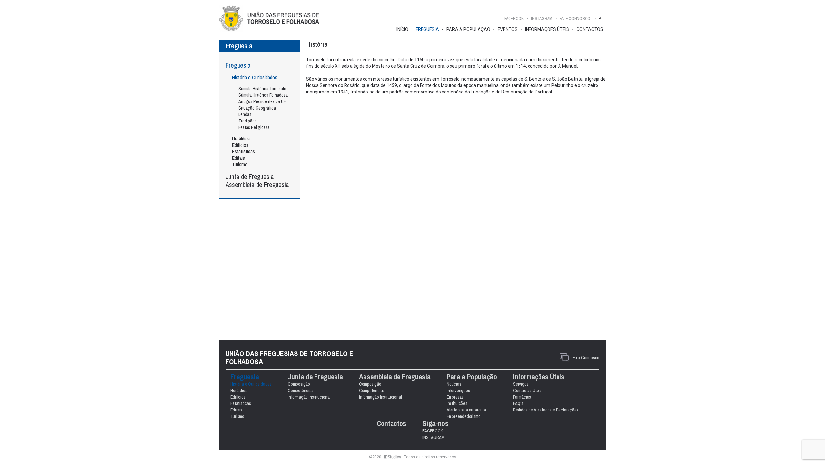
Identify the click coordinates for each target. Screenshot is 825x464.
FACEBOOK (514, 18)
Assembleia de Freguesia (257, 184)
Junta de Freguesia (250, 176)
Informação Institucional (309, 397)
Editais (238, 158)
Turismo (240, 164)
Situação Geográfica (257, 108)
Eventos (508, 29)
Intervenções (458, 390)
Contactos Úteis (527, 390)
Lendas (244, 114)
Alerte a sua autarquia (466, 410)
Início (402, 29)
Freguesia (427, 29)
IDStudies (392, 457)
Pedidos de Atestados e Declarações (545, 410)
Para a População (468, 29)
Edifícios (240, 145)
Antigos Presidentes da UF (262, 101)
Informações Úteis (547, 29)
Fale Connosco (586, 358)
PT (601, 18)
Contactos (590, 29)
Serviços (521, 384)
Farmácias (522, 397)
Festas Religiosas (254, 127)
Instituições (457, 403)
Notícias (454, 384)
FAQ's (518, 403)
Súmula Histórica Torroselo (262, 89)
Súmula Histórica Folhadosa (263, 95)
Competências (301, 390)
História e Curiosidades (254, 77)
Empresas (455, 397)
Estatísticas (243, 151)
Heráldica (241, 138)
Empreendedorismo (463, 416)
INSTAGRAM (541, 18)
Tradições (247, 121)
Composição (299, 384)
